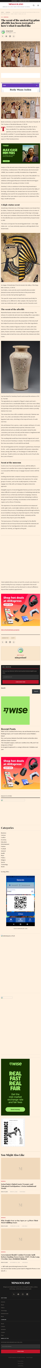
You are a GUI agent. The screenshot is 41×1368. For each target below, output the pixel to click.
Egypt (13, 638)
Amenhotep (5, 638)
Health (3, 853)
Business (3, 833)
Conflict (3, 838)
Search (3, 688)
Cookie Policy (20, 1365)
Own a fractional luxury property (10, 630)
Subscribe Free (20, 682)
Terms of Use (20, 1363)
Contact (3, 1326)
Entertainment (5, 844)
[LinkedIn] (27, 1294)
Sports (3, 862)
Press (2, 1335)
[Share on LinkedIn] (10, 36)
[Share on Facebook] (6, 36)
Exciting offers (5, 872)
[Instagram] (22, 1294)
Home (2, 12)
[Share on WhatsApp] (13, 36)
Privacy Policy (20, 1361)
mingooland (9, 31)
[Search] (34, 5)
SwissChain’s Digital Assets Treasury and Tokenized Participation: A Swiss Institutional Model (18, 1186)
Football (3, 849)
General (8, 12)
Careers (3, 1332)
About (2, 1324)
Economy (3, 840)
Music (2, 855)
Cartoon (3, 835)
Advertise (3, 1329)
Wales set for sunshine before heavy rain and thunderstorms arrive (20, 731)
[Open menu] (38, 5)
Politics (3, 858)
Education (4, 842)
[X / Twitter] (14, 1294)
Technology (4, 865)
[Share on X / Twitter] (2, 36)
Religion (3, 860)
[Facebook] (18, 1294)
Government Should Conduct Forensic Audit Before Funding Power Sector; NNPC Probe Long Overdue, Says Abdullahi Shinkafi (20, 1257)
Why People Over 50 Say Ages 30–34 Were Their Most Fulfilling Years (19, 1221)
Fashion (3, 846)
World (2, 867)
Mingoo (31, 1357)
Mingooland (16, 4)
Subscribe (20, 1351)
